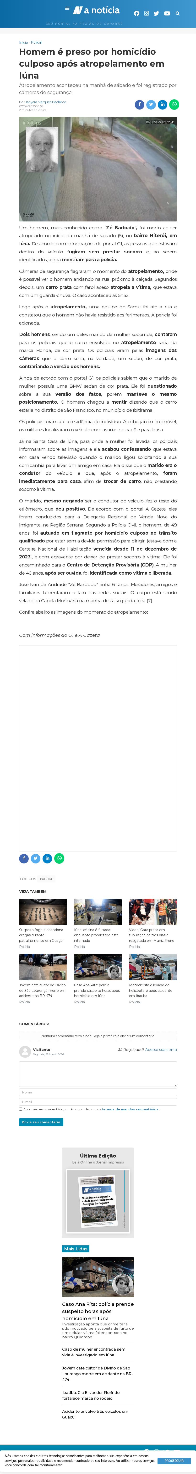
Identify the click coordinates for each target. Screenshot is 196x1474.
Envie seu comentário (41, 1122)
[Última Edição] (98, 1202)
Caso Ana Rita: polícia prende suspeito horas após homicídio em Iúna (97, 990)
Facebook (136, 13)
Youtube (167, 13)
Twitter (156, 13)
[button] (67, 8)
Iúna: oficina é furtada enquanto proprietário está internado (96, 935)
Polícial (46, 879)
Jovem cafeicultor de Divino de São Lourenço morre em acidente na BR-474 (42, 990)
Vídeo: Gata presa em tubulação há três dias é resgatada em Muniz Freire (151, 935)
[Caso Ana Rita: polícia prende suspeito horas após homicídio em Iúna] (98, 1276)
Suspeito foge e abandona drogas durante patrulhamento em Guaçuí (41, 935)
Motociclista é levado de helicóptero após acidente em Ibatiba (150, 990)
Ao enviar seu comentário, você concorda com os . (91, 1109)
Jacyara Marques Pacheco (45, 102)
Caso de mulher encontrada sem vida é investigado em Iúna (93, 1352)
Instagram (146, 13)
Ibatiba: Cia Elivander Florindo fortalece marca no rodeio (91, 1395)
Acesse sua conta (161, 1049)
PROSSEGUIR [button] (174, 1460)
